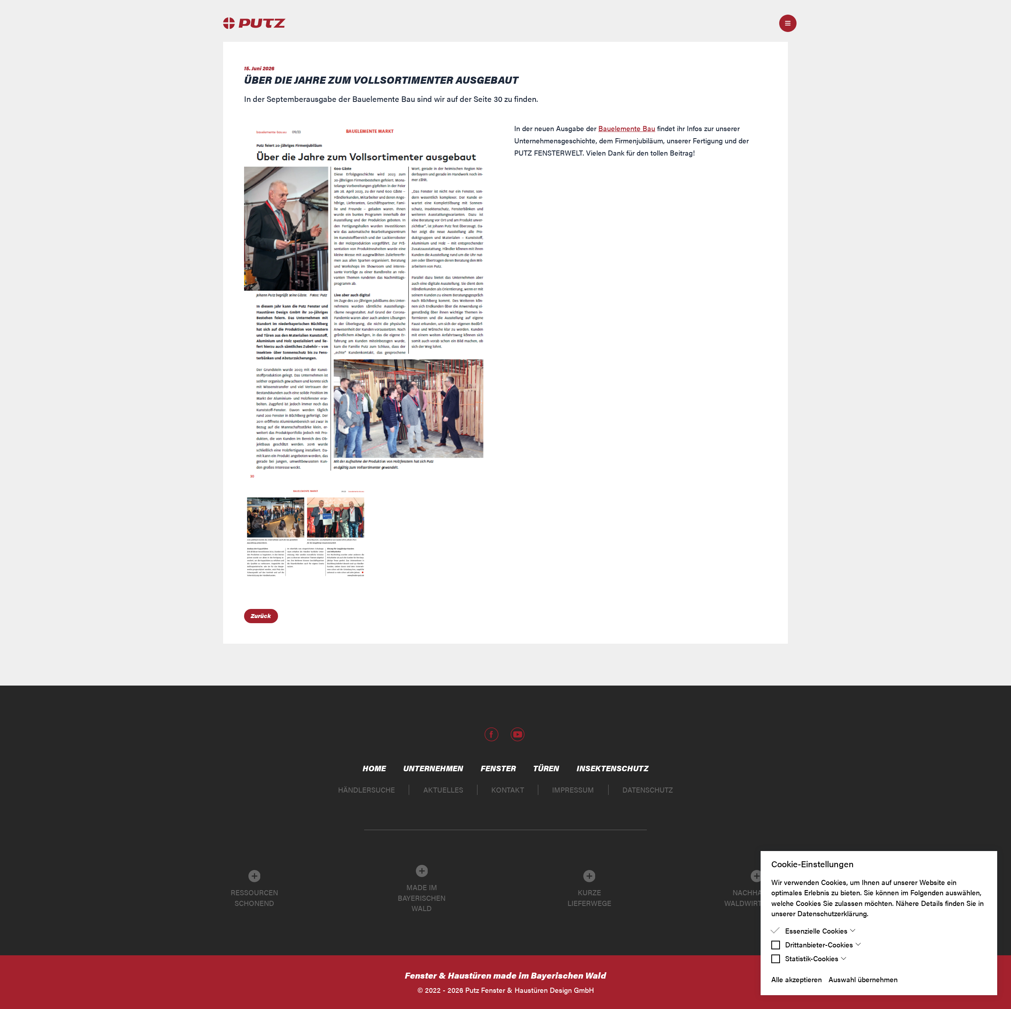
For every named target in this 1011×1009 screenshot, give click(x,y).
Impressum (573, 790)
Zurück (261, 615)
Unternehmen (433, 768)
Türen (546, 768)
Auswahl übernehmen (863, 979)
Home (374, 768)
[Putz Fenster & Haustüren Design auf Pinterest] (504, 734)
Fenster (498, 768)
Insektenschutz (612, 768)
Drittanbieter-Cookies (819, 944)
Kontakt (507, 790)
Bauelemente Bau (626, 128)
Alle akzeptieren (796, 979)
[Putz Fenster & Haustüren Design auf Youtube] (517, 734)
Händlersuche (366, 790)
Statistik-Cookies (811, 958)
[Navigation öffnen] (788, 23)
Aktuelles (443, 790)
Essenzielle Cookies (816, 931)
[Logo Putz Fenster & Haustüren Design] (253, 23)
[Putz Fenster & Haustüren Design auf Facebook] (491, 734)
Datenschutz (647, 790)
